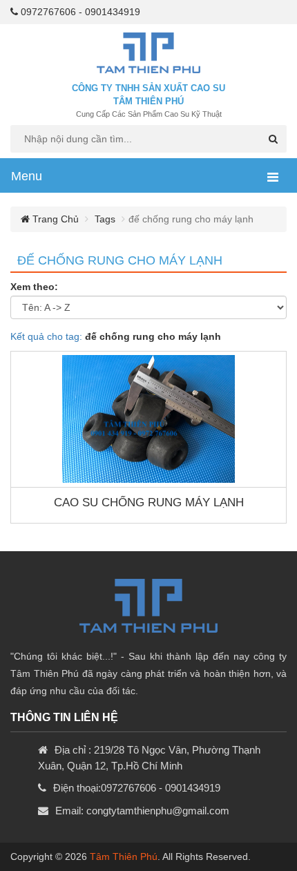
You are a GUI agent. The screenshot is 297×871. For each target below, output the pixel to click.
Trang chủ (54, 218)
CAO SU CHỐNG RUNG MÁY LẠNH (149, 502)
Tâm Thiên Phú (123, 856)
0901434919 (112, 11)
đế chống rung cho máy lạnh (119, 260)
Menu (26, 176)
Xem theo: (34, 286)
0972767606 (48, 11)
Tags (105, 218)
